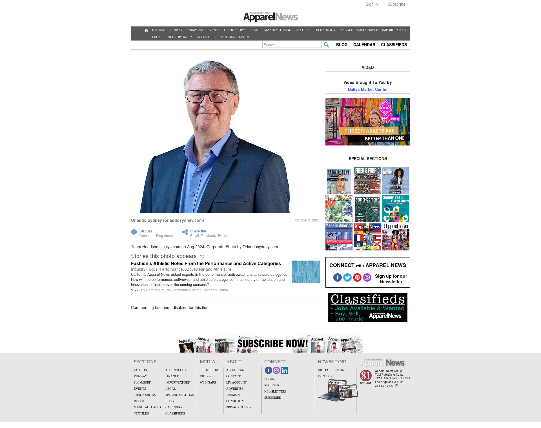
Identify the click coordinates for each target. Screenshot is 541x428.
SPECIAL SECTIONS (179, 394)
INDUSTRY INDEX (180, 37)
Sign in (372, 4)
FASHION (158, 30)
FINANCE (346, 30)
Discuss (146, 231)
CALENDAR (364, 44)
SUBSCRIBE (272, 397)
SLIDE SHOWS (210, 370)
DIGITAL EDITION (331, 370)
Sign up (383, 276)
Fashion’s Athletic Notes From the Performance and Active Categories (206, 263)
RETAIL (254, 30)
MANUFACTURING (277, 30)
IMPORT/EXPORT (394, 30)
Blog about (164, 235)
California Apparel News (270, 17)
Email (194, 235)
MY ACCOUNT (236, 382)
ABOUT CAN (235, 370)
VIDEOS (205, 376)
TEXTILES (302, 30)
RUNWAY (176, 30)
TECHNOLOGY (325, 30)
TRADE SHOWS (234, 30)
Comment (146, 235)
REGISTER (271, 385)
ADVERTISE (234, 388)
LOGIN (269, 379)
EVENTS (213, 30)
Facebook (208, 235)
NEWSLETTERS (275, 391)
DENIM (244, 37)
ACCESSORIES (207, 37)
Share (134, 290)
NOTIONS (228, 37)
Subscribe (396, 4)
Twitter (222, 235)
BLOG (342, 44)
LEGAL (157, 37)
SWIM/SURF (195, 30)
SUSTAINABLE (367, 30)
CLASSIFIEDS (394, 44)
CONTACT (233, 376)
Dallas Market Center (368, 89)
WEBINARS (208, 382)
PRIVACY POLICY (239, 407)
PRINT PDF (325, 376)
